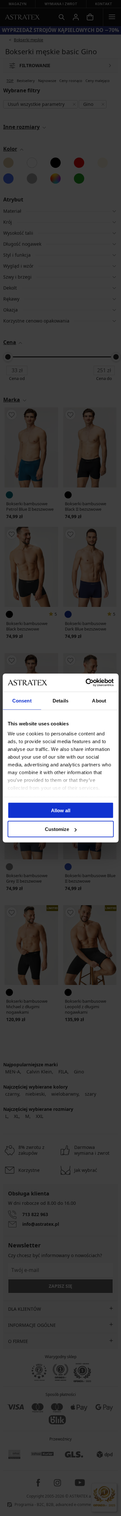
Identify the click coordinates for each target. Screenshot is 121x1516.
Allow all (60, 810)
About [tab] (99, 700)
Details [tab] (60, 700)
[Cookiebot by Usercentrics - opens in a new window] (86, 683)
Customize (57, 829)
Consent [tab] (22, 700)
